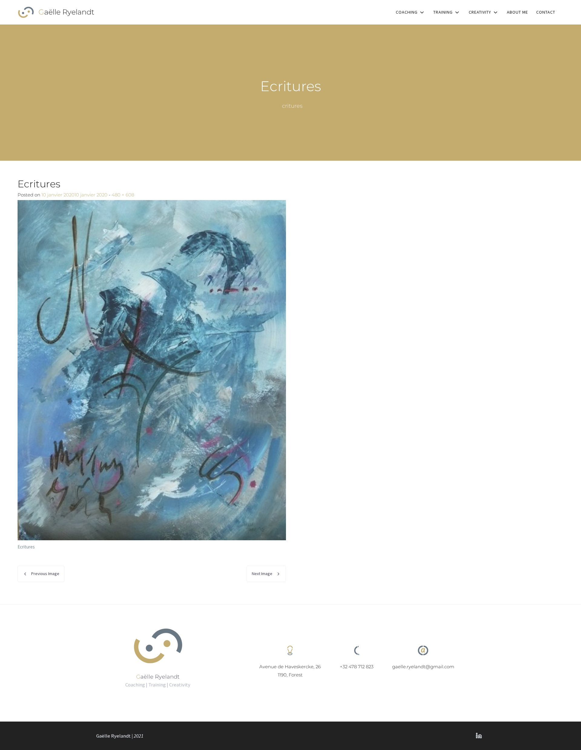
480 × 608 (123, 195)
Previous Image (45, 573)
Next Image (262, 573)
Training (443, 12)
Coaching (407, 12)
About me (517, 12)
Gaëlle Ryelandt (66, 12)
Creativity (480, 12)
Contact (545, 12)
